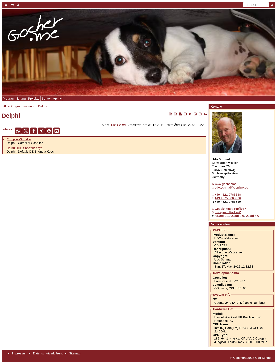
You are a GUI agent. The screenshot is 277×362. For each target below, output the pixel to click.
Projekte (33, 98)
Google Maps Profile (229, 208)
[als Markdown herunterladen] (180, 114)
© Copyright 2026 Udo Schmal (251, 357)
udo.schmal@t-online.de (231, 187)
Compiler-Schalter (19, 139)
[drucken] (205, 114)
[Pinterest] (48, 131)
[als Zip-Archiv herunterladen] (195, 114)
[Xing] (41, 131)
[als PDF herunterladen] (170, 114)
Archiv (57, 98)
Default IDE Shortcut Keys (24, 148)
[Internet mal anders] (4, 106)
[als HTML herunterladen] (190, 114)
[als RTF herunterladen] (175, 114)
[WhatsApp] (18, 131)
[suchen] (271, 4)
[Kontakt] (18, 4)
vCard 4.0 (252, 215)
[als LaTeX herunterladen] (185, 114)
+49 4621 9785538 (228, 194)
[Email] (56, 131)
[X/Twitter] (25, 131)
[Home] (6, 4)
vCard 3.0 (237, 215)
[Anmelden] (12, 4)
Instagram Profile (226, 212)
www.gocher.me (226, 184)
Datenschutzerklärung (48, 353)
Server (46, 98)
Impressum (19, 353)
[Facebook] (33, 131)
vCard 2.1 (222, 215)
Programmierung (14, 98)
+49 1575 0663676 (228, 198)
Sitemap (74, 353)
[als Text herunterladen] (200, 114)
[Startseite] (35, 28)
